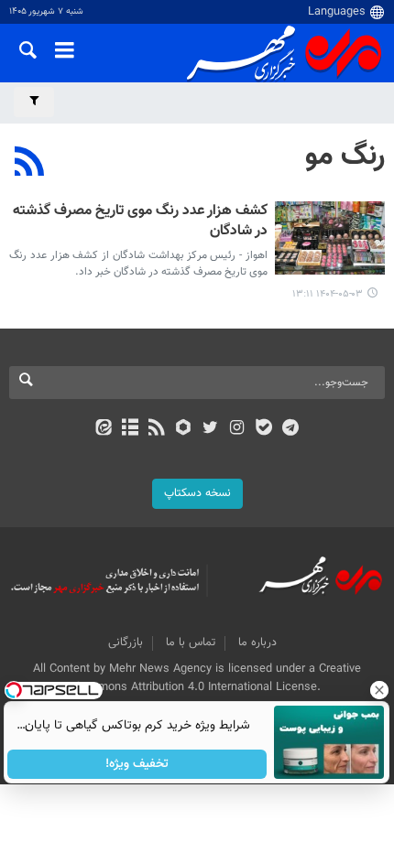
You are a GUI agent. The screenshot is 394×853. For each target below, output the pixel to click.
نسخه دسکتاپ (197, 493)
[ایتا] (103, 429)
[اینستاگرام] (236, 429)
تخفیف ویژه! (138, 764)
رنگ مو (345, 156)
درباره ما (257, 642)
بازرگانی (125, 642)
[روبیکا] (183, 429)
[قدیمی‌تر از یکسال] (330, 238)
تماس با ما (190, 642)
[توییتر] (210, 429)
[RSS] (29, 164)
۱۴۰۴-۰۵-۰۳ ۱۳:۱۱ (327, 294)
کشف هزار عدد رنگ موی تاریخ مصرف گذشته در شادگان (140, 222)
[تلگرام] (290, 429)
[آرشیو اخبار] (129, 429)
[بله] (263, 429)
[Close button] (380, 690)
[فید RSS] (157, 429)
